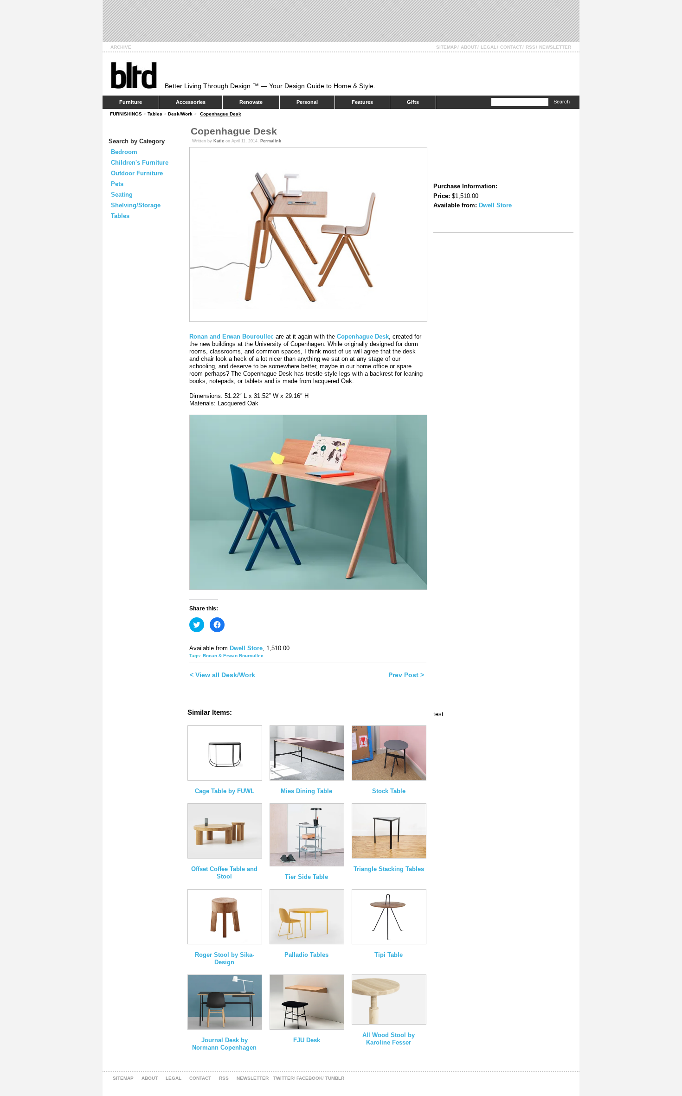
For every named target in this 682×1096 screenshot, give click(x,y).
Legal (488, 47)
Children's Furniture (139, 162)
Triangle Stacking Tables (389, 868)
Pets (117, 183)
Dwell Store (246, 648)
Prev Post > (406, 675)
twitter (283, 1078)
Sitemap (446, 47)
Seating (122, 194)
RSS (530, 47)
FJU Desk (306, 1040)
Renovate (251, 102)
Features (362, 102)
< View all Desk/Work (222, 675)
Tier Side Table (306, 876)
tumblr (334, 1078)
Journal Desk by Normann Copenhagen (224, 1044)
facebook (309, 1078)
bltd (133, 75)
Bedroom (124, 151)
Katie (218, 141)
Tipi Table (388, 954)
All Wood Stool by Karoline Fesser (388, 1039)
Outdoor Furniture (137, 173)
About (469, 47)
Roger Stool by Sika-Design (224, 958)
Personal (307, 102)
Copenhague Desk (220, 113)
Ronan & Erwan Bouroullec (233, 655)
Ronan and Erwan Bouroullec (231, 336)
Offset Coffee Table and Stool (224, 872)
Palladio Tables (306, 954)
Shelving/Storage (136, 205)
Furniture (130, 102)
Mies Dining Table (306, 791)
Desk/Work (180, 113)
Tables (155, 113)
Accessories (191, 102)
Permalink (270, 141)
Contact (511, 47)
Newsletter (555, 47)
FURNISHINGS (126, 113)
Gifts (413, 102)
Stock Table (388, 791)
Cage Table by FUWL (224, 791)
